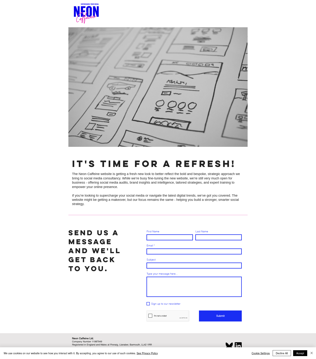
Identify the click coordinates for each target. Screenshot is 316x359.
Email (150, 245)
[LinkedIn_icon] (238, 345)
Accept (300, 353)
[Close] (311, 353)
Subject (151, 259)
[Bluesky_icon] (229, 345)
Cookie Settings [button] (261, 353)
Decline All (282, 353)
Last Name (201, 231)
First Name (153, 231)
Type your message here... (162, 273)
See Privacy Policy (147, 353)
